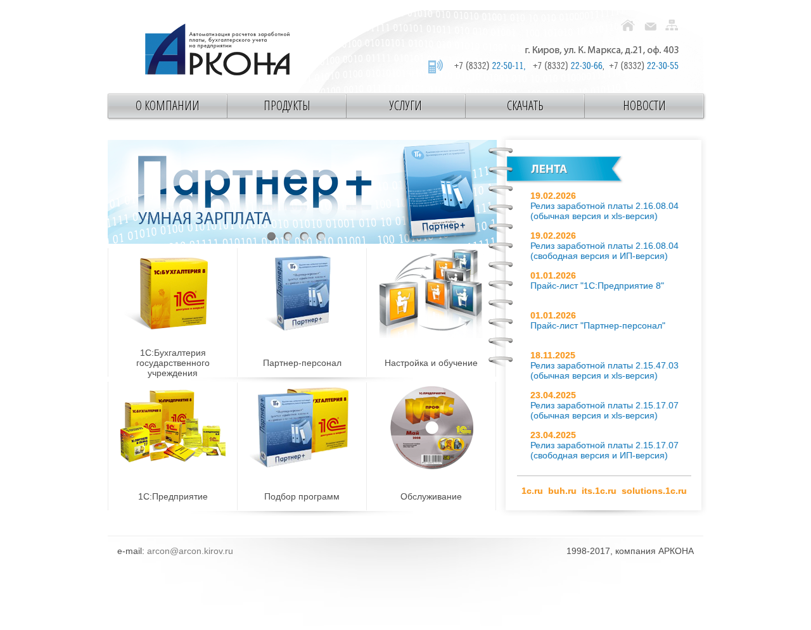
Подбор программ (302, 496)
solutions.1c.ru (654, 491)
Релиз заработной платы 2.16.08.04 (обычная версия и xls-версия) (604, 211)
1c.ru (532, 491)
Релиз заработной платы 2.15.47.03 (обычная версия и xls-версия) (604, 370)
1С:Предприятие (173, 496)
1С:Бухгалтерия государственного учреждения (173, 363)
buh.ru (562, 491)
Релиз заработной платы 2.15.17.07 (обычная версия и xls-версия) (604, 410)
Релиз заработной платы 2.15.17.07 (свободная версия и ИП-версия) (604, 450)
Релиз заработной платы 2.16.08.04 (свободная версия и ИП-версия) (604, 251)
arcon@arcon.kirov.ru (190, 551)
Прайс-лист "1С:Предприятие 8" (597, 285)
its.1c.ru (599, 491)
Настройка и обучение (431, 363)
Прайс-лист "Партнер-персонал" (597, 325)
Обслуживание (431, 496)
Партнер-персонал (302, 363)
